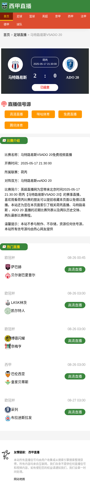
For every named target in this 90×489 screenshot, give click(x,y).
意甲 (58, 16)
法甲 (83, 16)
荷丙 (24, 172)
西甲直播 (33, 452)
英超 (45, 16)
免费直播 (70, 114)
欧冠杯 (10, 258)
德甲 (6, 24)
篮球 (32, 16)
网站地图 (19, 479)
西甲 (70, 16)
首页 (6, 16)
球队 (19, 24)
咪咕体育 (43, 114)
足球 (19, 16)
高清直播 (16, 114)
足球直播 (20, 35)
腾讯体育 (16, 125)
